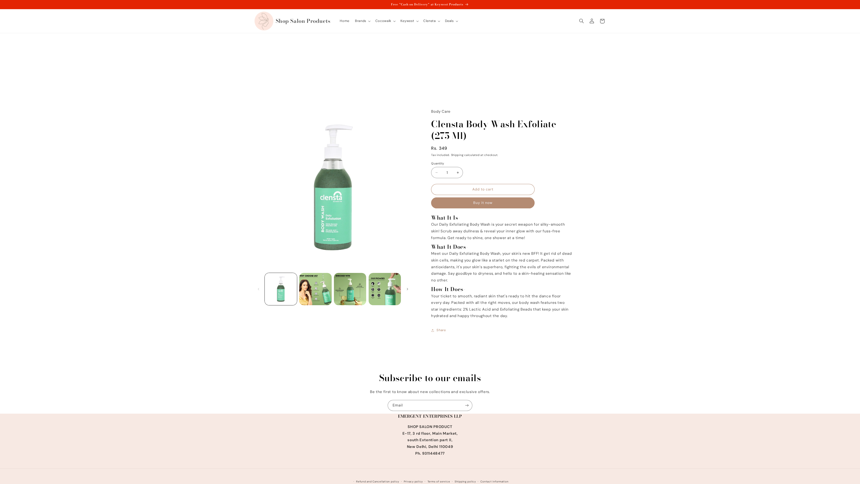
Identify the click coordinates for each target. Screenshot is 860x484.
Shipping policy (465, 481)
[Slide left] (259, 289)
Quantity (437, 163)
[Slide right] (407, 289)
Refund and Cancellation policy (377, 481)
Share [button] (441, 330)
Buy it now (483, 202)
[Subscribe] (467, 405)
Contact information (494, 481)
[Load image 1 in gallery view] (281, 289)
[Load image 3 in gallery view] (350, 289)
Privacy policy (413, 481)
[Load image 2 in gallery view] (315, 289)
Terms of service (439, 481)
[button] (362, 21)
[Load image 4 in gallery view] (385, 289)
